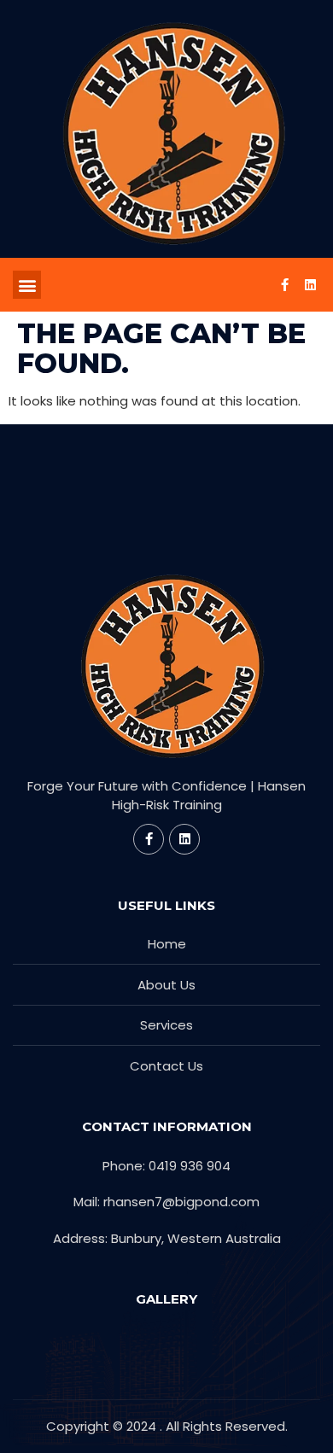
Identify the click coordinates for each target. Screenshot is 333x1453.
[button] (27, 285)
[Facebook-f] (284, 285)
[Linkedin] (310, 285)
